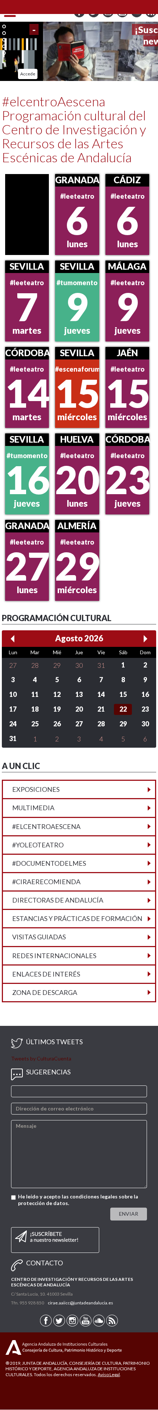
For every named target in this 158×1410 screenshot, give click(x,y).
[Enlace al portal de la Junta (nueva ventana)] (13, 1347)
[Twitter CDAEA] (94, 16)
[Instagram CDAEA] (108, 16)
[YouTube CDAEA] (123, 16)
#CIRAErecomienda (46, 882)
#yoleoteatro (38, 845)
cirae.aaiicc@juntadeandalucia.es (80, 1303)
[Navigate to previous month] (12, 638)
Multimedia (33, 808)
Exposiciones (36, 790)
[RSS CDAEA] (151, 16)
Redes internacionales (54, 956)
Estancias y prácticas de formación (77, 919)
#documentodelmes (49, 863)
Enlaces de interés (46, 974)
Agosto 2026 (79, 639)
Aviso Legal (109, 1374)
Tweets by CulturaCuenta (41, 1058)
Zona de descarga (44, 992)
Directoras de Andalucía (57, 900)
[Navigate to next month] (145, 638)
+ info (144, 74)
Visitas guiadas (39, 937)
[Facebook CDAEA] (80, 16)
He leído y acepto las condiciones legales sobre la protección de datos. (78, 1199)
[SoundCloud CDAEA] (137, 16)
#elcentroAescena (46, 826)
